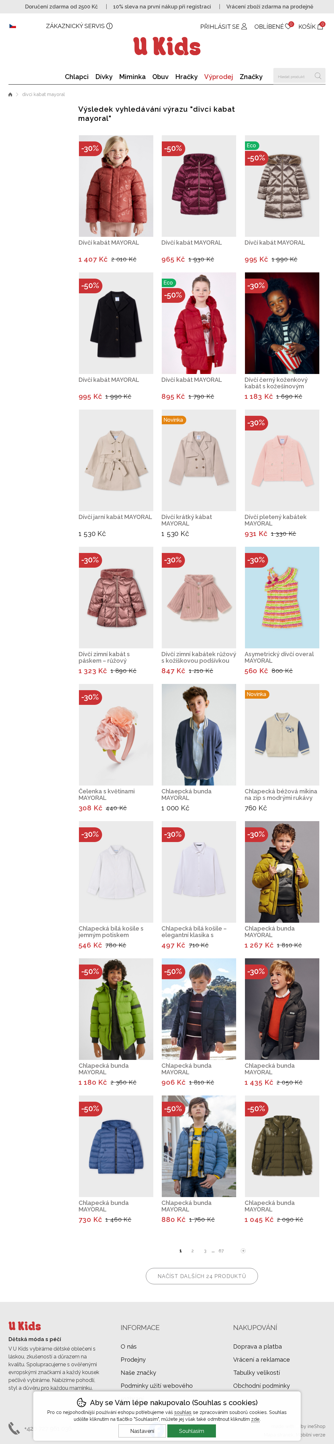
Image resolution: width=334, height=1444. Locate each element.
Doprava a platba (257, 1346)
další (243, 1251)
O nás (129, 1346)
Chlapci (77, 77)
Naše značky (138, 1372)
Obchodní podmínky (261, 1385)
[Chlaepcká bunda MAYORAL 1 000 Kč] (198, 735)
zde (255, 1419)
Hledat (318, 75)
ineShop (317, 1426)
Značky (251, 77)
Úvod (10, 94)
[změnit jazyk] (27, 26)
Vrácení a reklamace (261, 1359)
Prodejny (133, 1359)
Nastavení (142, 1431)
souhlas (182, 1412)
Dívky (104, 77)
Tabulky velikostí (256, 1372)
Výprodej (218, 77)
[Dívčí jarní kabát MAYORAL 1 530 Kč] (116, 460)
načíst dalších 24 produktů (202, 1276)
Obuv (160, 77)
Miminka (132, 77)
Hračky (186, 77)
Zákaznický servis (75, 26)
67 (221, 1250)
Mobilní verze (311, 1434)
